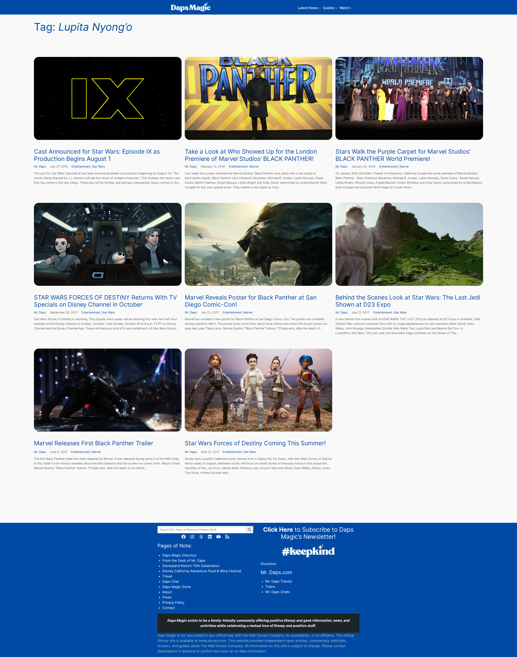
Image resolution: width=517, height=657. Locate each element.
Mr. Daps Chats (277, 592)
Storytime (268, 564)
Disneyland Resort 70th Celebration (190, 566)
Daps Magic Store (176, 587)
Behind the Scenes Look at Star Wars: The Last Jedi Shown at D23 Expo (407, 301)
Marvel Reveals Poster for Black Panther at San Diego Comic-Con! (250, 301)
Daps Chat (170, 581)
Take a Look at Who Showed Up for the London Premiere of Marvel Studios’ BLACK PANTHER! (251, 155)
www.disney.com (212, 641)
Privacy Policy (173, 602)
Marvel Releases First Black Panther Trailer (93, 443)
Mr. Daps (40, 166)
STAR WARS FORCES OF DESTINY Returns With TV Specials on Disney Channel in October (105, 301)
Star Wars (98, 166)
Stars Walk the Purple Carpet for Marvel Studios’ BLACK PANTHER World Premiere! (402, 155)
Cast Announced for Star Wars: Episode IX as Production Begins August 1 (97, 155)
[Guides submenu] (336, 8)
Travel (167, 576)
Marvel (253, 166)
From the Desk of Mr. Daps (183, 561)
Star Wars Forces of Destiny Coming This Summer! (255, 443)
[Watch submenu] (352, 8)
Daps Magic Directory (179, 555)
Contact (168, 608)
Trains (270, 587)
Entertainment (80, 166)
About (167, 592)
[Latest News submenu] (320, 8)
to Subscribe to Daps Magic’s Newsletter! (308, 533)
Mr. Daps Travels (278, 581)
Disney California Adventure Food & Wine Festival (201, 571)
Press (166, 597)
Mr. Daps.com (276, 572)
